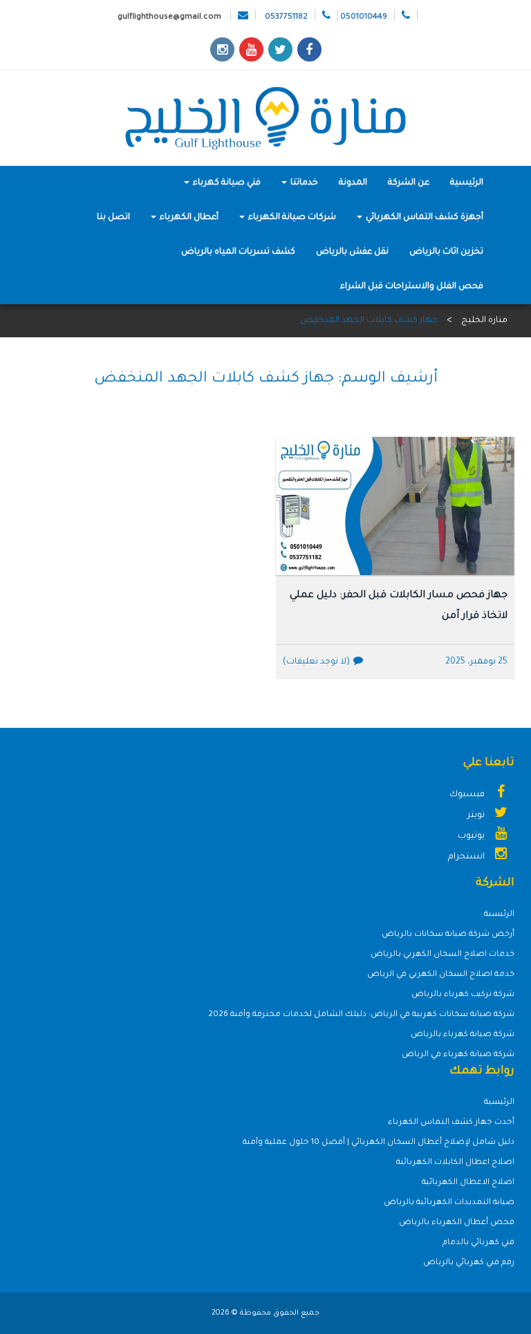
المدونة (353, 183)
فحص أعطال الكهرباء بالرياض (456, 1223)
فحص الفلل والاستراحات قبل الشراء (411, 287)
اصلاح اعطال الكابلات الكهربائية (455, 1162)
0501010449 (363, 17)
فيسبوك (468, 795)
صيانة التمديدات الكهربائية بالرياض (449, 1203)
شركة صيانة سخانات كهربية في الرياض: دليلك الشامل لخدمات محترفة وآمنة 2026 (361, 1015)
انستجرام (467, 857)
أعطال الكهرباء (188, 218)
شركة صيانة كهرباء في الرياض (458, 1055)
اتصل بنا (113, 218)
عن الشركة (408, 183)
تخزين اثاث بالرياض (446, 252)
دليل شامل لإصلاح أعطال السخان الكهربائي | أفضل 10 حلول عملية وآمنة (378, 1142)
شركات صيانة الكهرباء (291, 218)
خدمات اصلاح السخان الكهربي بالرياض (442, 954)
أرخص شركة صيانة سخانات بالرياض (448, 934)
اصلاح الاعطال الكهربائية (468, 1182)
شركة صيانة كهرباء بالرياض (462, 1035)
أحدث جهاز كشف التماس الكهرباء (451, 1122)
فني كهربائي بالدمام (478, 1243)
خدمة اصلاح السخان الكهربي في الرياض (440, 974)
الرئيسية (466, 183)
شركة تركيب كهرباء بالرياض (462, 994)
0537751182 (286, 17)
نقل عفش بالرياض (352, 252)
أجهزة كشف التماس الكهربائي (423, 218)
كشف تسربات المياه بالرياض (238, 252)
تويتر (477, 815)
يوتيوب (472, 836)
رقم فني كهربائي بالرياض (468, 1263)
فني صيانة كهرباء (226, 183)
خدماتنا (303, 183)
